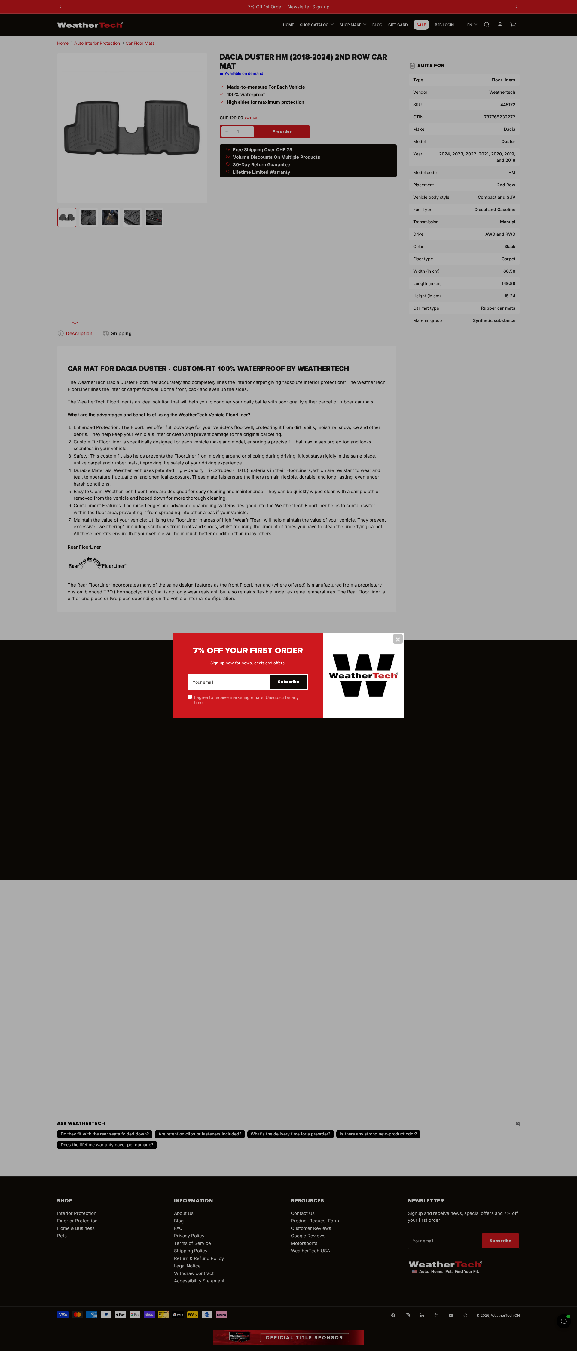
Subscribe (288, 681)
